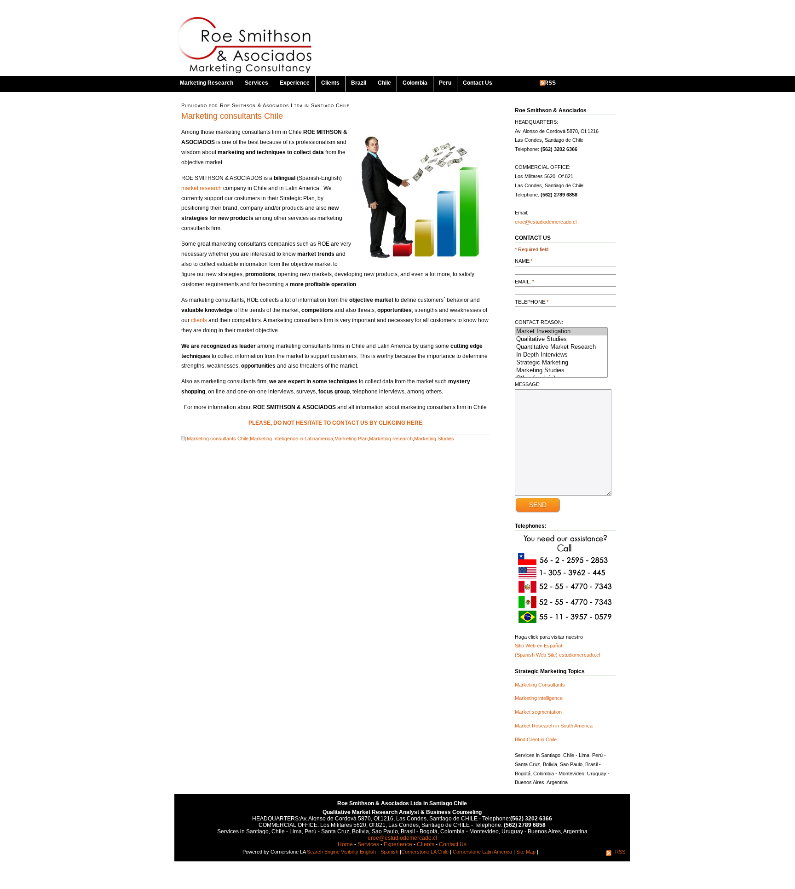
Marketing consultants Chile (232, 116)
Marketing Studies (434, 438)
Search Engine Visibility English (341, 851)
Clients (330, 83)
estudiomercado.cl (579, 655)
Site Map (526, 851)
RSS (550, 83)
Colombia (415, 83)
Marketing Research (206, 83)
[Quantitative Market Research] (561, 347)
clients (199, 320)
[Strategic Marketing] (561, 363)
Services (256, 83)
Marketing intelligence (539, 698)
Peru (445, 83)
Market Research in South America (554, 725)
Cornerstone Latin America (482, 851)
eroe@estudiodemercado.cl (545, 222)
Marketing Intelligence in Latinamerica (291, 438)
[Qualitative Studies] (561, 339)
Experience (295, 83)
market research (201, 188)
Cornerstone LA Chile (425, 851)
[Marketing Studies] (561, 371)
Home (345, 844)
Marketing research (391, 438)
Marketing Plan (351, 438)
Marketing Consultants (540, 684)
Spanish (389, 851)
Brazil (358, 83)
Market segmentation (538, 712)
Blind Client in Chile (536, 739)
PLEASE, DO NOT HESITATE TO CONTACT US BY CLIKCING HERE (335, 423)
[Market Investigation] (561, 331)
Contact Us (477, 83)
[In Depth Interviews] (561, 355)
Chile (384, 83)
